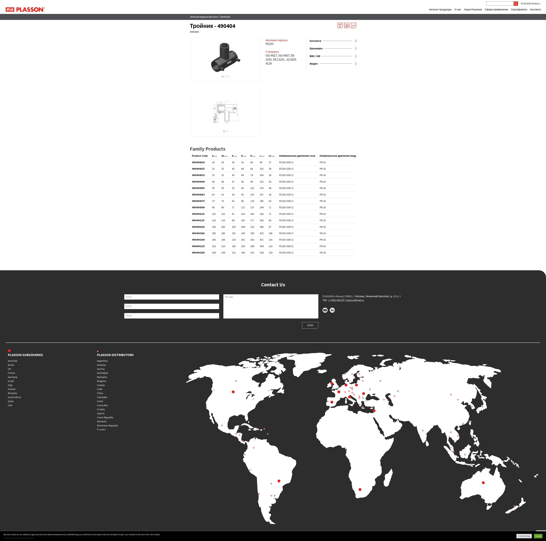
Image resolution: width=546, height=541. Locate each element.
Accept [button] (538, 536)
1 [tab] (223, 76)
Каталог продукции (440, 9)
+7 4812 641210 (336, 300)
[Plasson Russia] (25, 9)
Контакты (535, 9)
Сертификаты (519, 9)
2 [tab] (226, 76)
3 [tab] (229, 76)
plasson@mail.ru (355, 300)
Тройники (225, 16)
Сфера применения (496, 9)
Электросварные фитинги (204, 16)
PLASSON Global (530, 3)
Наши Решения (473, 9)
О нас (457, 9)
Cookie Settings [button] (524, 536)
